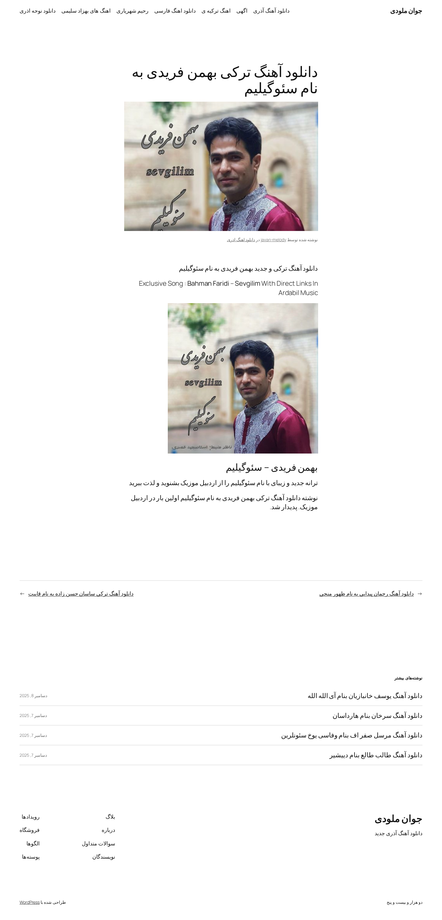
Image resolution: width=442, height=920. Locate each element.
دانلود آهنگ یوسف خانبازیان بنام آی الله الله (365, 696)
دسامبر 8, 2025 (33, 695)
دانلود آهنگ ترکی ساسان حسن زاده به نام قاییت (81, 593)
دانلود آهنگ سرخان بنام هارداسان (377, 715)
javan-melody (273, 239)
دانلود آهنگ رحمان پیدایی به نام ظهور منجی (366, 593)
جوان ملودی (406, 10)
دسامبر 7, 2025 (33, 715)
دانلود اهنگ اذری (241, 239)
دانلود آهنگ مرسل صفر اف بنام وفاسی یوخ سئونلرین (351, 735)
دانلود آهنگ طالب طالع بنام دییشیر (376, 755)
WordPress (30, 902)
